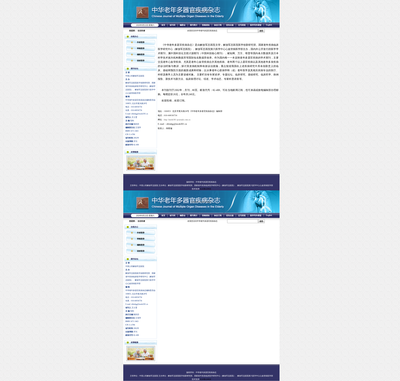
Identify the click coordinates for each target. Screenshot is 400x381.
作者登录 (141, 42)
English (269, 25)
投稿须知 (206, 25)
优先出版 (230, 25)
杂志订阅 (218, 25)
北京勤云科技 (205, 189)
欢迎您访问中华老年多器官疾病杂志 (186, 31)
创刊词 (172, 25)
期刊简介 (194, 25)
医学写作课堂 (255, 25)
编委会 (182, 25)
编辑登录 (141, 54)
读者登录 (141, 60)
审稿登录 (141, 48)
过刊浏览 (242, 25)
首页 (163, 25)
